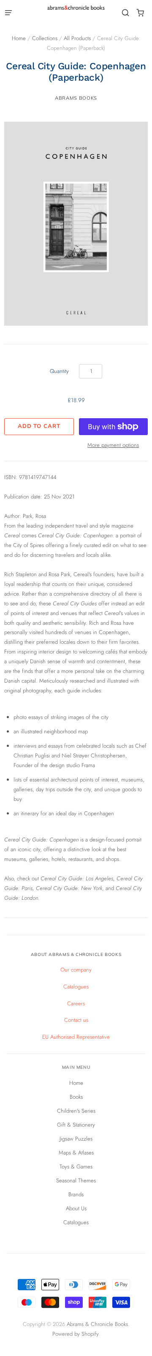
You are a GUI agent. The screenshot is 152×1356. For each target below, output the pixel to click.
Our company (76, 970)
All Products (77, 38)
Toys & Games (76, 1167)
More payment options (113, 445)
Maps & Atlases (76, 1153)
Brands (76, 1194)
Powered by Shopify (75, 1334)
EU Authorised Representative (76, 1037)
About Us (76, 1208)
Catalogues (76, 987)
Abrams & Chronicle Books (97, 1324)
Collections (44, 38)
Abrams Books (76, 98)
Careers (76, 1003)
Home (19, 38)
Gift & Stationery (76, 1125)
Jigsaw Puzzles (76, 1139)
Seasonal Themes (76, 1180)
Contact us (76, 1020)
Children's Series (76, 1111)
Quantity (59, 371)
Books (76, 1097)
